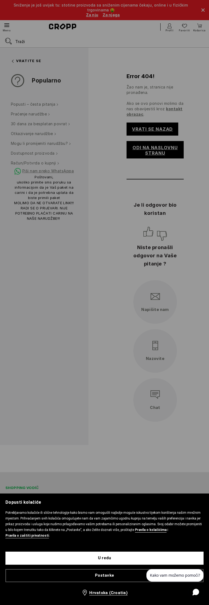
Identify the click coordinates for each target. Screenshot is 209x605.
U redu (104, 557)
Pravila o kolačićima (151, 530)
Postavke (104, 575)
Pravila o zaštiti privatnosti (27, 535)
